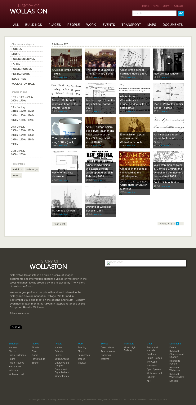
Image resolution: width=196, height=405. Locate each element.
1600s (14, 100)
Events (108, 24)
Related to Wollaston (174, 369)
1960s (14, 139)
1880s (22, 120)
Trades (81, 359)
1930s (14, 135)
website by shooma (158, 399)
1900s (14, 130)
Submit (166, 5)
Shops (15, 54)
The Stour (152, 365)
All (16, 24)
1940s (22, 135)
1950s (31, 135)
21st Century (18, 150)
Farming (82, 347)
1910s (22, 130)
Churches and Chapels (62, 364)
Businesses (84, 355)
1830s (31, 110)
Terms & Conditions (137, 399)
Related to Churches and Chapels (176, 354)
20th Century (18, 126)
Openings (106, 355)
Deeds (172, 347)
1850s (22, 115)
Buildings (33, 24)
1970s (22, 139)
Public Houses (21, 68)
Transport (131, 24)
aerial (17, 169)
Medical (82, 362)
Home (145, 5)
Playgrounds (38, 359)
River (34, 351)
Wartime (105, 359)
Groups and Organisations (62, 371)
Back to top (98, 248)
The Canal (152, 361)
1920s (31, 130)
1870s (14, 120)
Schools (59, 351)
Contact (178, 5)
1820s (22, 110)
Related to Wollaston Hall (177, 375)
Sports (35, 362)
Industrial (18, 78)
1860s (31, 115)
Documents (173, 24)
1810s (14, 110)
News (156, 5)
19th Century (18, 107)
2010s (22, 154)
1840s (14, 115)
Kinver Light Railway (130, 349)
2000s (14, 154)
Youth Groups (62, 359)
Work (91, 24)
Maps (151, 24)
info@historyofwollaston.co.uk (112, 399)
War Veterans (62, 376)
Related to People (174, 362)
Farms (15, 63)
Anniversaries (108, 351)
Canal (35, 355)
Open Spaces (154, 369)
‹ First (163, 223)
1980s (31, 139)
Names (58, 347)
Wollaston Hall (23, 83)
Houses (16, 49)
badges (32, 169)
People (73, 24)
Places (54, 24)
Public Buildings (23, 59)
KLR (149, 381)
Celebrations (107, 347)
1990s (14, 144)
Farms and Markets (152, 349)
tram (16, 175)
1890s (31, 120)
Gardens (151, 354)
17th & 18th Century (22, 97)
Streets (35, 347)
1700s (22, 100)
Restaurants (20, 73)
